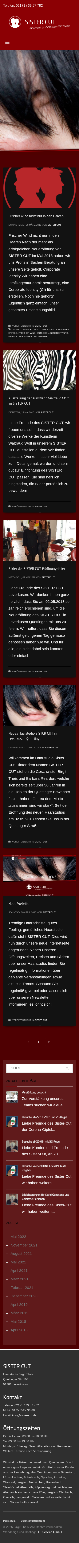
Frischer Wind (27, 333)
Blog (33, 329)
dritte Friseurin (59, 329)
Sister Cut (54, 225)
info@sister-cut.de (24, 1415)
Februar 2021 (22, 1288)
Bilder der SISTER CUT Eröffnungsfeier (36, 568)
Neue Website (18, 903)
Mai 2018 (18, 1321)
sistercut (47, 412)
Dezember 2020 (24, 1296)
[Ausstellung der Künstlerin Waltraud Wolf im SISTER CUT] (40, 370)
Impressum (9, 1521)
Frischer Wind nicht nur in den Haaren (36, 216)
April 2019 (19, 1305)
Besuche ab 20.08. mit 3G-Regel (41, 1141)
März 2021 (19, 1279)
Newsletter (15, 336)
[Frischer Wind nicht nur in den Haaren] (40, 188)
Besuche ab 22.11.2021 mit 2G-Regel (44, 1117)
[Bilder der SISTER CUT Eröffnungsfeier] (40, 540)
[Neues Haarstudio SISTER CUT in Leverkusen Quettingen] (40, 705)
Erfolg (12, 333)
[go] (67, 1068)
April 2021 (19, 1270)
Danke (44, 329)
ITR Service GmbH (49, 1532)
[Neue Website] (40, 875)
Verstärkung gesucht (34, 1092)
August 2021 (21, 1254)
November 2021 (24, 1245)
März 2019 (19, 1313)
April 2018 (19, 1330)
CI (38, 329)
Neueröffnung (59, 333)
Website (43, 336)
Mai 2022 (18, 1237)
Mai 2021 (18, 1262)
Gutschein (43, 333)
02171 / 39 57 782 (29, 5)
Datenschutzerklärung (33, 1521)
